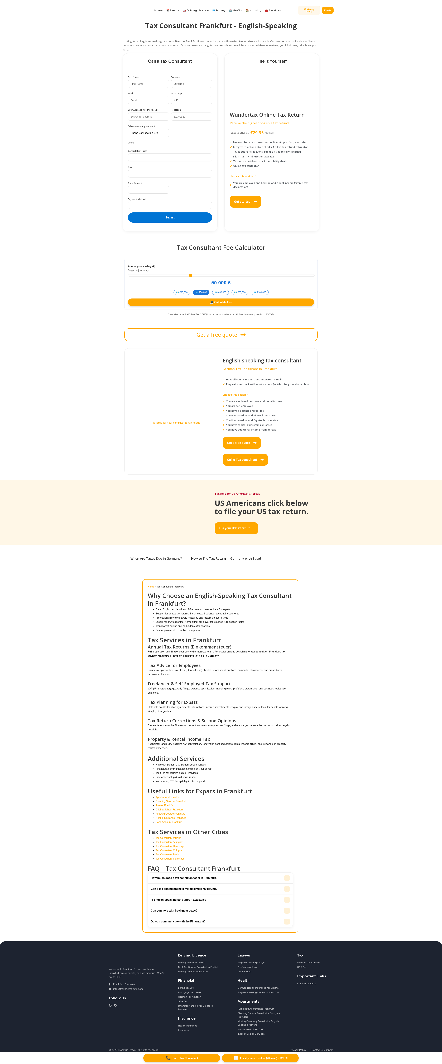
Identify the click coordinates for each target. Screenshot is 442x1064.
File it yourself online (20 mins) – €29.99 (260, 1058)
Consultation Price (137, 150)
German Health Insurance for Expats (258, 987)
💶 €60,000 (220, 292)
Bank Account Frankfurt (169, 821)
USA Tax (182, 1001)
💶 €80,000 (240, 292)
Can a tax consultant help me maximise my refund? (219, 889)
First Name (133, 77)
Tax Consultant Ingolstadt (170, 858)
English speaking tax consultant (262, 360)
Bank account (186, 987)
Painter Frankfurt (165, 805)
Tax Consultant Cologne (169, 850)
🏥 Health (235, 10)
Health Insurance (187, 1025)
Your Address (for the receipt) (143, 109)
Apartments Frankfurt (168, 797)
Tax (130, 167)
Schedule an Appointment (141, 126)
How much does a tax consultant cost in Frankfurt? (219, 878)
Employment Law (247, 967)
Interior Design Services (251, 1033)
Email (130, 93)
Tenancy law (244, 971)
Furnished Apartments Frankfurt (256, 1008)
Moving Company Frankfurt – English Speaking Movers (258, 1023)
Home (158, 10)
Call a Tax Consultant (182, 1058)
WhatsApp (176, 93)
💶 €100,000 (259, 292)
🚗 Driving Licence (196, 10)
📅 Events (172, 10)
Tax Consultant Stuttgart (169, 842)
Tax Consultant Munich (168, 837)
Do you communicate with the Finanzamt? (219, 921)
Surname (175, 77)
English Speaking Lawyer (251, 962)
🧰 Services (273, 10)
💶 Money (218, 10)
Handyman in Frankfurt (250, 1029)
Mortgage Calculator (190, 992)
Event (131, 142)
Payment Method (137, 199)
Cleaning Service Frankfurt (171, 801)
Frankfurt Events (306, 983)
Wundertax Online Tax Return (267, 114)
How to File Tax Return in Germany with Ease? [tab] (226, 558)
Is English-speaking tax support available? (219, 900)
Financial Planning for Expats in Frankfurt (195, 1007)
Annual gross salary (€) (141, 266)
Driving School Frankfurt (169, 809)
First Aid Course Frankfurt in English (198, 967)
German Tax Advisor (189, 996)
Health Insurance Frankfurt (171, 817)
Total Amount (135, 183)
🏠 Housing (253, 10)
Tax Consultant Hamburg (170, 846)
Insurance (183, 1030)
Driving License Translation (193, 971)
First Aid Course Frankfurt (170, 813)
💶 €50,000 (201, 292)
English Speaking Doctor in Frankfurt (258, 992)
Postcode (176, 109)
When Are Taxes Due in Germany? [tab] (156, 558)
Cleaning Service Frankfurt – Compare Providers (259, 1015)
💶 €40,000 (182, 292)
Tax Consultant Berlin (167, 854)
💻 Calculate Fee (221, 302)
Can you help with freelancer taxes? (219, 910)
